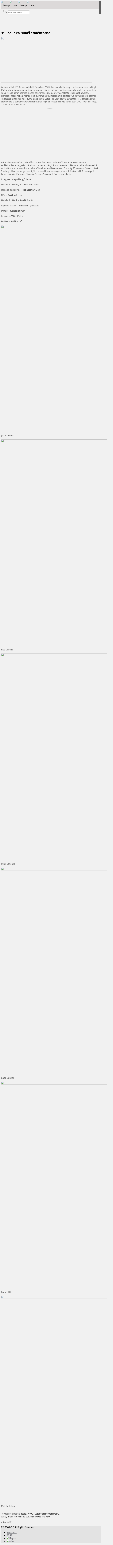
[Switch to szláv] (10, 1541)
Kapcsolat (12, 1532)
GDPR (10, 1535)
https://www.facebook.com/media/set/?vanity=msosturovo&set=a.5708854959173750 (30, 1515)
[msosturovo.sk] (18, 5)
